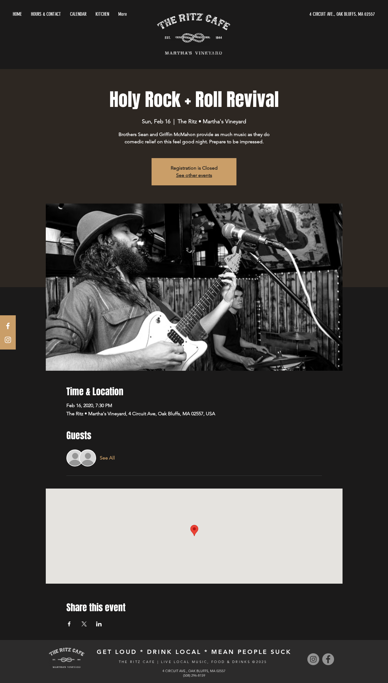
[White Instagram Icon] (8, 340)
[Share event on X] (84, 624)
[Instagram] (313, 659)
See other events (194, 175)
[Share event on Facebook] (69, 624)
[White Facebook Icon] (8, 326)
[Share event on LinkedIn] (99, 624)
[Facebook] (328, 659)
